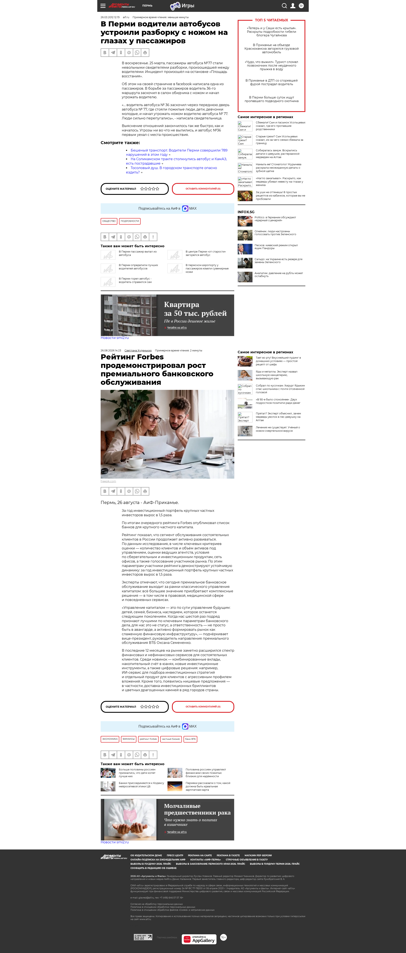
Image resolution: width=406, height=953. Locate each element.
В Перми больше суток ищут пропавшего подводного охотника (272, 99)
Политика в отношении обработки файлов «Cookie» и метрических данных (172, 910)
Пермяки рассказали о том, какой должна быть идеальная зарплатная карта (208, 786)
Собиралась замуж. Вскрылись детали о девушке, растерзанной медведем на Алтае (277, 154)
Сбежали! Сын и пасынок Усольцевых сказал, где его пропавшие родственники (280, 126)
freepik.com (108, 481)
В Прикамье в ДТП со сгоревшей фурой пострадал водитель (272, 82)
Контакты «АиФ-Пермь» (205, 859)
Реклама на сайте (200, 855)
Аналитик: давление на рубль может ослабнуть (279, 275)
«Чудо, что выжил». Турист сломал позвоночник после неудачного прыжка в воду (271, 65)
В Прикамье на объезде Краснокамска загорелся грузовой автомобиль (271, 48)
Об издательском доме (146, 855)
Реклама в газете (228, 855)
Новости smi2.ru (115, 338)
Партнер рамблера (167, 937)
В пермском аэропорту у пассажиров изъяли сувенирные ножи (207, 268)
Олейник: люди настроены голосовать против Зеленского (275, 233)
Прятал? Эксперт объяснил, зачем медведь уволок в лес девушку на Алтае (278, 417)
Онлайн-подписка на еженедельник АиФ (157, 859)
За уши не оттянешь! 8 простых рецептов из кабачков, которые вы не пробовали (280, 196)
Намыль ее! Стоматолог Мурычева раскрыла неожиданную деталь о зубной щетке (278, 168)
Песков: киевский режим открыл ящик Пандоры (276, 247)
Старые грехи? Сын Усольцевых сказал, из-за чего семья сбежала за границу (279, 140)
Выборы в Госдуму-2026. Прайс (150, 864)
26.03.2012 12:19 (110, 17)
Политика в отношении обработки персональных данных (162, 907)
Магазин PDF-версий (258, 855)
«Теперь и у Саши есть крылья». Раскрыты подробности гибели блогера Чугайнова (271, 31)
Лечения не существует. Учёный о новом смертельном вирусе (278, 429)
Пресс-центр (175, 855)
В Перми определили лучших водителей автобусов (138, 267)
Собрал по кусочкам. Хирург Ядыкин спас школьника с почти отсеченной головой (280, 389)
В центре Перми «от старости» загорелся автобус (206, 253)
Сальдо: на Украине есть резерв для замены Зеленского (278, 261)
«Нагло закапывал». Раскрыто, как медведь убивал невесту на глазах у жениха (279, 182)
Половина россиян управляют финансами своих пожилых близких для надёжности (206, 773)
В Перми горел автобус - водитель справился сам (135, 280)
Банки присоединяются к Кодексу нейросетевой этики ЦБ (141, 784)
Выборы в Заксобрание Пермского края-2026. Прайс (210, 864)
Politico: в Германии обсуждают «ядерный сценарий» (275, 219)
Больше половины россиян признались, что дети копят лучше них (137, 773)
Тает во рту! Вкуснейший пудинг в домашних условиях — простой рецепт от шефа (278, 361)
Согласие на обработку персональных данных (156, 904)
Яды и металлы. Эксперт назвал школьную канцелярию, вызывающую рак (277, 375)
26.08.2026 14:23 (111, 350)
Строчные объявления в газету (247, 859)
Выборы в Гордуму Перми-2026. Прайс (275, 864)
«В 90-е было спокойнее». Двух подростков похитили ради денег (278, 401)
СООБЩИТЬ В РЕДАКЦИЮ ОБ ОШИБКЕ (153, 868)
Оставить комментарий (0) (203, 188)
